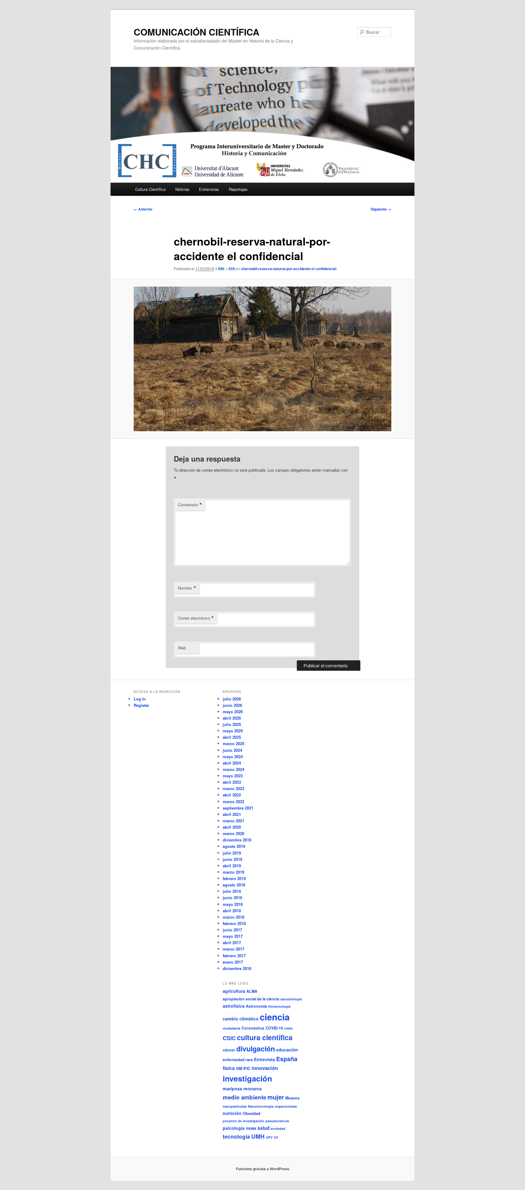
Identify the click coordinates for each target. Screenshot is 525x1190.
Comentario (190, 505)
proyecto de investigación (243, 1121)
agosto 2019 (234, 846)
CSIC (229, 1038)
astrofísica (234, 1006)
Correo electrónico (196, 618)
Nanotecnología (260, 1106)
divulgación (255, 1049)
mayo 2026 (233, 711)
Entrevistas (209, 189)
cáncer (229, 1050)
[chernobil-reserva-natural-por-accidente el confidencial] (262, 359)
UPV (269, 1137)
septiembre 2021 (238, 808)
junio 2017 (232, 930)
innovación (265, 1067)
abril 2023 (232, 782)
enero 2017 (233, 962)
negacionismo (286, 1106)
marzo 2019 (233, 872)
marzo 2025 (233, 743)
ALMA (251, 991)
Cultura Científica (150, 189)
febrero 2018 (234, 923)
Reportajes (238, 189)
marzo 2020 (233, 833)
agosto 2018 (234, 885)
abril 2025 (232, 737)
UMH (258, 1136)
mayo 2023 (233, 776)
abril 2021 (232, 814)
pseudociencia (277, 1121)
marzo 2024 (233, 769)
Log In (140, 699)
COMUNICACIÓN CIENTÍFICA (196, 31)
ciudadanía (231, 1028)
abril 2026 (232, 718)
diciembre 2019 (237, 840)
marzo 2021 (233, 821)
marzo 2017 (233, 949)
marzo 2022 (233, 801)
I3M (239, 1068)
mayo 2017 (233, 936)
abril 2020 (232, 827)
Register (141, 705)
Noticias (182, 189)
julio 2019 (232, 853)
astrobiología (291, 999)
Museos (292, 1098)
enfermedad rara (238, 1059)
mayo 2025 (233, 731)
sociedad (278, 1128)
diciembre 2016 (237, 968)
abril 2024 (232, 763)
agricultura (234, 991)
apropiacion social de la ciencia (251, 999)
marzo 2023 (233, 788)
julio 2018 (232, 891)
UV (276, 1137)
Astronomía (256, 1006)
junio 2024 (232, 750)
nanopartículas (235, 1106)
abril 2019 (232, 865)
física (229, 1068)
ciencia (275, 1016)
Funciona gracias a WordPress (262, 1168)
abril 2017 (232, 942)
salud (263, 1128)
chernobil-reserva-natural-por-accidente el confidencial (288, 268)
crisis (288, 1028)
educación (287, 1050)
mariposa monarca (242, 1088)
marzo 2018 (233, 917)
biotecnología (279, 1006)
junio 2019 (232, 859)
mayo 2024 (233, 756)
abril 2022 (232, 795)
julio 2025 (232, 724)
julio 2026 (232, 699)
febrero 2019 (234, 878)
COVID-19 (274, 1028)
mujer (275, 1096)
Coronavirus (253, 1028)
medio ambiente (244, 1097)
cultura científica (265, 1037)
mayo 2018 (233, 904)
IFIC (246, 1068)
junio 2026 (232, 705)
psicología (234, 1128)
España (286, 1058)
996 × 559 (226, 268)
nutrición (232, 1113)
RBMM (251, 1128)
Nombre (187, 588)
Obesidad (251, 1113)
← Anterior (143, 209)
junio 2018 (232, 897)
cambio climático (241, 1019)
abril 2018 (232, 910)
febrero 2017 (234, 955)
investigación (247, 1078)
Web (182, 648)
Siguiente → (381, 209)
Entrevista (264, 1059)
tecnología (236, 1136)
